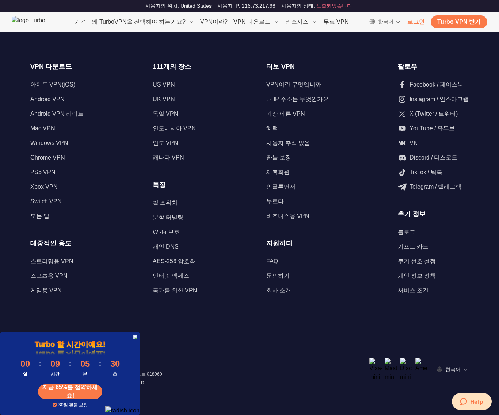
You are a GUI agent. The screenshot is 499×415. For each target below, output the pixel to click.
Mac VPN (42, 128)
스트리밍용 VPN (51, 261)
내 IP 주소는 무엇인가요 (297, 99)
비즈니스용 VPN (287, 216)
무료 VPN (336, 22)
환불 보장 (278, 157)
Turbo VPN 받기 (459, 22)
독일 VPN (165, 114)
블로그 (406, 232)
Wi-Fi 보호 (166, 232)
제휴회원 (278, 172)
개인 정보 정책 (417, 276)
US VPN (164, 84)
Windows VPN (49, 143)
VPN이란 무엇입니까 (293, 84)
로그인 (416, 22)
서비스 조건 (413, 290)
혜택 (272, 128)
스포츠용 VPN (49, 276)
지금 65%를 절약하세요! (70, 391)
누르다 (275, 201)
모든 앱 (39, 216)
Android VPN (47, 99)
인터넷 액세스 (171, 276)
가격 (80, 22)
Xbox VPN (44, 187)
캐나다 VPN (168, 157)
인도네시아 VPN (174, 128)
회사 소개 (278, 290)
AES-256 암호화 (174, 261)
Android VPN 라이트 (57, 114)
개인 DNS (166, 246)
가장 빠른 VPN (285, 114)
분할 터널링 (168, 217)
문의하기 (278, 276)
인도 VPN (165, 143)
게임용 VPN (46, 290)
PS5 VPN (43, 172)
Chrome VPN (47, 157)
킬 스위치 (165, 203)
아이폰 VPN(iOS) (52, 84)
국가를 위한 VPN (175, 290)
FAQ (272, 261)
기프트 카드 (413, 246)
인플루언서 (281, 187)
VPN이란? (214, 22)
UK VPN (164, 99)
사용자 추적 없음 (288, 143)
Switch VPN (46, 201)
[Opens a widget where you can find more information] (472, 402)
